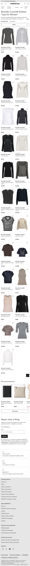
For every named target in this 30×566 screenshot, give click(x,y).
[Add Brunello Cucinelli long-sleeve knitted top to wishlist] (27, 136)
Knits (22, 7)
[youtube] (13, 549)
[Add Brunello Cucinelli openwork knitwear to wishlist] (27, 242)
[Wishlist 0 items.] (25, 3)
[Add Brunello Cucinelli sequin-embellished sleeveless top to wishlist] (13, 189)
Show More (15, 411)
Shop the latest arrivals (11, 1)
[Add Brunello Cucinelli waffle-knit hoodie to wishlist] (27, 216)
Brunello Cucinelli (9, 7)
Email (2, 429)
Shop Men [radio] (12, 22)
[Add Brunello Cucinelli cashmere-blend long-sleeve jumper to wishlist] (13, 162)
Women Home (2, 7)
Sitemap (3, 520)
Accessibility (25, 554)
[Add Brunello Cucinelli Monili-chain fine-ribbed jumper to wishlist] (13, 29)
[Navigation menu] (1, 3)
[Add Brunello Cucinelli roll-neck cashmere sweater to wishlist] (27, 55)
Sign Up (4, 436)
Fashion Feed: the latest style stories (10, 542)
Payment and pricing (6, 491)
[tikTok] (6, 549)
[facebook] (9, 549)
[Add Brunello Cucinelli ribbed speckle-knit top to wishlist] (27, 323)
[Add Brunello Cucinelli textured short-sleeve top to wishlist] (13, 323)
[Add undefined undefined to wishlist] (11, 385)
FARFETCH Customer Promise (8, 499)
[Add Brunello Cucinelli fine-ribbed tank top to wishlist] (13, 296)
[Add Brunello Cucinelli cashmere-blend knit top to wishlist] (27, 162)
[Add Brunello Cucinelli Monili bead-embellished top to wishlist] (13, 109)
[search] (5, 3)
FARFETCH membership (7, 530)
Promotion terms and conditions (9, 496)
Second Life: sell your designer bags (10, 539)
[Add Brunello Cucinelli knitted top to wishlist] (27, 269)
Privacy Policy (4, 442)
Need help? (5, 472)
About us (3, 506)
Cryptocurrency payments (7, 494)
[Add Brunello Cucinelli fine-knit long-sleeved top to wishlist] (27, 82)
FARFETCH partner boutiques (8, 508)
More (27, 18)
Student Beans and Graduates (8, 532)
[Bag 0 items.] (28, 3)
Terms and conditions (15, 554)
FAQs (3, 463)
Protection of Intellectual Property (9, 557)
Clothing (16, 7)
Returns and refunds (6, 489)
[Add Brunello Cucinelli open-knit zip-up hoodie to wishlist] (27, 29)
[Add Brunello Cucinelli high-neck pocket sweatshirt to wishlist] (13, 349)
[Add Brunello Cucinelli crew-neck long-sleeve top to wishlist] (27, 296)
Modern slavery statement (7, 515)
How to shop (6, 454)
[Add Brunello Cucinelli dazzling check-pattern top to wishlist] (13, 269)
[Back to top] (27, 375)
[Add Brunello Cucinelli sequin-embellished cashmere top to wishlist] (13, 242)
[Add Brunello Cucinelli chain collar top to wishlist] (13, 136)
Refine (14, 24)
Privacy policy (4, 554)
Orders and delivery (6, 486)
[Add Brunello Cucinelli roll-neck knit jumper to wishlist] (13, 55)
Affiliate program (5, 527)
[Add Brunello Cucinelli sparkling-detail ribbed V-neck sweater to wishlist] (27, 189)
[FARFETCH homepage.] (15, 3)
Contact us (4, 481)
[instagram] (2, 549)
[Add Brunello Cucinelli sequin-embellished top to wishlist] (13, 216)
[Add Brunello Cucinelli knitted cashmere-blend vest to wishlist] (13, 82)
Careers (3, 511)
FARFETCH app (5, 513)
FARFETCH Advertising (6, 518)
